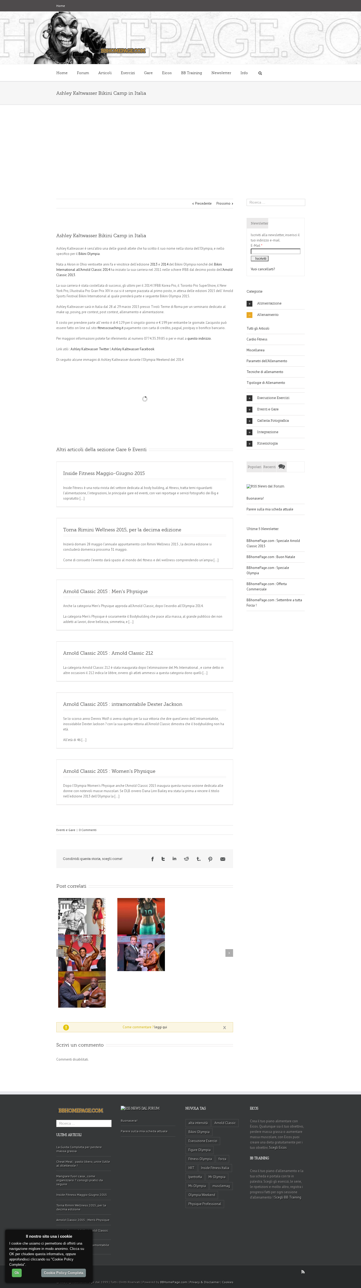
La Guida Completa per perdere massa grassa (79, 1149)
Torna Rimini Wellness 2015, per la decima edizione (122, 529)
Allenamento (268, 315)
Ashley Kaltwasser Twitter (90, 349)
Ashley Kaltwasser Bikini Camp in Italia (101, 235)
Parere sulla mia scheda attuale (270, 509)
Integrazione (267, 432)
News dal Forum (271, 486)
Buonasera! (255, 498)
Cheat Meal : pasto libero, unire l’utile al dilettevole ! (83, 1164)
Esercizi (128, 73)
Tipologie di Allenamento (266, 382)
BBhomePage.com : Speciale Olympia (268, 570)
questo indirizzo (199, 338)
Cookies (227, 1282)
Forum (83, 73)
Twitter (163, 859)
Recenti (269, 467)
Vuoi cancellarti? (263, 269)
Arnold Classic (225, 1123)
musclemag (221, 1186)
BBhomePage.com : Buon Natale (271, 557)
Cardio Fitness (257, 339)
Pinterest (210, 859)
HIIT (191, 1168)
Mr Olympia (217, 1177)
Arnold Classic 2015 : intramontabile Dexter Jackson (122, 704)
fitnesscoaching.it (110, 328)
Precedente (203, 203)
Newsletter (221, 73)
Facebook (152, 859)
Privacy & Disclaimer (204, 1282)
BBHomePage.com (173, 1282)
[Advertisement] (180, 144)
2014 (164, 264)
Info (244, 73)
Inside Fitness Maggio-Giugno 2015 (104, 473)
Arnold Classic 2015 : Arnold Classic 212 (108, 653)
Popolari (254, 467)
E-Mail (256, 245)
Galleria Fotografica (273, 421)
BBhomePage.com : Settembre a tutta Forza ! (274, 603)
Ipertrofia (195, 1177)
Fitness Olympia (200, 1159)
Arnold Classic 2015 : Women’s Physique (109, 771)
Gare (148, 73)
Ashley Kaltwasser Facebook (133, 349)
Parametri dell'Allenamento (267, 361)
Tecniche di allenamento (265, 372)
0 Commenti (87, 830)
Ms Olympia (197, 1186)
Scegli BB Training (287, 1197)
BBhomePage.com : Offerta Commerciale (267, 586)
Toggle (224, 1027)
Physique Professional (204, 1204)
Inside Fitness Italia (215, 1168)
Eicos (167, 73)
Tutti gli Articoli (258, 328)
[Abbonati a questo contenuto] (252, 486)
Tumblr (199, 859)
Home (60, 6)
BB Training (191, 73)
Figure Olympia (199, 1150)
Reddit (186, 859)
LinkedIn (174, 858)
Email (222, 859)
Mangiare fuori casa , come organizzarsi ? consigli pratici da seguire (79, 1180)
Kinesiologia (267, 443)
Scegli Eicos (278, 1147)
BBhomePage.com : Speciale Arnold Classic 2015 (273, 543)
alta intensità (198, 1123)
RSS (303, 1271)
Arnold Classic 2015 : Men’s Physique (105, 591)
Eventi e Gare (65, 830)
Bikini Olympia (89, 254)
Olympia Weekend (201, 1195)
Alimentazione (269, 303)
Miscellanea (256, 350)
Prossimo (223, 203)
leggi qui (160, 1027)
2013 (154, 264)
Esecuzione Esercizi (273, 398)
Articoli (105, 73)
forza (222, 1159)
